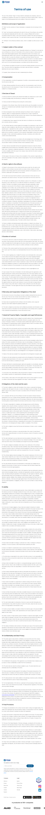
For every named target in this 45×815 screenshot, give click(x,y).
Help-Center (19, 787)
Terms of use (19, 785)
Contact (5, 787)
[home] (6, 2)
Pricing (5, 783)
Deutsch (5, 792)
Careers (5, 789)
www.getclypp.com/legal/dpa (8, 694)
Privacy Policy (19, 783)
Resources (6, 785)
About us (5, 781)
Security (18, 789)
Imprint (18, 781)
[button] (42, 2)
